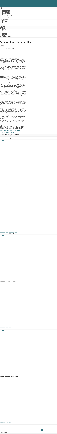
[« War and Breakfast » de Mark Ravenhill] (28, 140)
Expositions (4, 21)
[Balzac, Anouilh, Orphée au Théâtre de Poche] (28, 377)
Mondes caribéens (6, 12)
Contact (4, 35)
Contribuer (4, 33)
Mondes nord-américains (7, 15)
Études (2, 8)
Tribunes (3, 27)
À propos (3, 28)
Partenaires (4, 34)
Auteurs (4, 32)
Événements (4, 20)
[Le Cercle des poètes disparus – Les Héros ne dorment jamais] (28, 330)
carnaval (1, 130)
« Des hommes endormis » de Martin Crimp (7, 328)
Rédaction (4, 30)
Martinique (11, 130)
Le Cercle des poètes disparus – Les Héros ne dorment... (9, 376)
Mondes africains (6, 10)
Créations (3, 26)
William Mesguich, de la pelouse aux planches (8, 281)
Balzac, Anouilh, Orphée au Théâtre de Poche (7, 423)
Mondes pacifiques (6, 17)
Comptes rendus (4, 19)
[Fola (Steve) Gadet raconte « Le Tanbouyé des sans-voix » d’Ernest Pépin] (28, 187)
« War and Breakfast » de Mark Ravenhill (7, 186)
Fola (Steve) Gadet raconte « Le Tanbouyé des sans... (8, 233)
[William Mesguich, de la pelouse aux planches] (28, 235)
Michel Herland (3, 46)
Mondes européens (6, 13)
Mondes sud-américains (7, 18)
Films (3, 22)
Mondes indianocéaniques (7, 14)
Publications (5, 23)
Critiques (7, 184)
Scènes (3, 25)
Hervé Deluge (6, 130)
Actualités (3, 7)
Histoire (4, 29)
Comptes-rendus (2, 184)
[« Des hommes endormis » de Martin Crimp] (28, 282)
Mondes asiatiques (6, 11)
